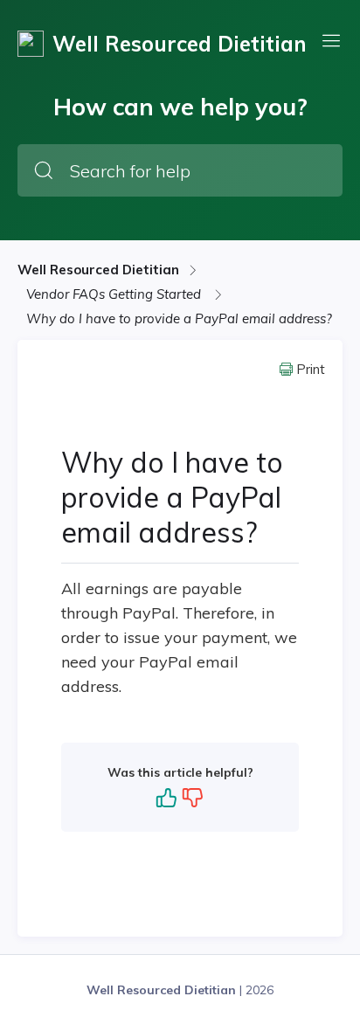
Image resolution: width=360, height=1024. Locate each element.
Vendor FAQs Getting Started (115, 294)
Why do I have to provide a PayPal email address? (179, 318)
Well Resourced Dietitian (98, 269)
